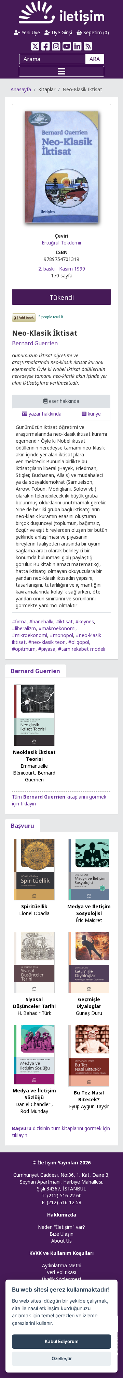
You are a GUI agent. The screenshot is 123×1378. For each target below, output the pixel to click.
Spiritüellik (34, 906)
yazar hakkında (44, 413)
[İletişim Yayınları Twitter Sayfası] (35, 46)
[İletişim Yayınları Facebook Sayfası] (45, 46)
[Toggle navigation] (61, 71)
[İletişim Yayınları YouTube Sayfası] (67, 46)
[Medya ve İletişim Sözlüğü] (34, 1054)
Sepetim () (95, 32)
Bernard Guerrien (35, 343)
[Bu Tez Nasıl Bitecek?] (88, 1055)
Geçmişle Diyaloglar (89, 1002)
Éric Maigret (89, 920)
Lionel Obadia (34, 913)
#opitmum (24, 649)
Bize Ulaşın (61, 1234)
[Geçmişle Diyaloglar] (88, 962)
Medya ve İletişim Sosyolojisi (89, 909)
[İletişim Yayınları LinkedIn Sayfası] (77, 46)
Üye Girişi (61, 32)
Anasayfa (21, 89)
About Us (61, 1240)
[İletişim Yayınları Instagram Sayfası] (56, 46)
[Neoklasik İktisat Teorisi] (34, 714)
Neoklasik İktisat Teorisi (34, 755)
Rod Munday (34, 1111)
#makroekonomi (57, 628)
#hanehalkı (41, 621)
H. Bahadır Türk (34, 1013)
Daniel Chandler (32, 1104)
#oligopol (78, 642)
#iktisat (64, 621)
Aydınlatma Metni (61, 1265)
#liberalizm (24, 628)
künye (93, 413)
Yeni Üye (30, 32)
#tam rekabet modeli (81, 649)
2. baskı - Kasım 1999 (61, 268)
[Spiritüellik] (34, 869)
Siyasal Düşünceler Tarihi (34, 1002)
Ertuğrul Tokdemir (62, 242)
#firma (19, 621)
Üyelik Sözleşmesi (61, 1279)
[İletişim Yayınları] (61, 12)
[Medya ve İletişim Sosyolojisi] (88, 869)
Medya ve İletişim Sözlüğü (34, 1094)
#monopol (61, 635)
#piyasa (46, 649)
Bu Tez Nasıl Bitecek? (89, 1096)
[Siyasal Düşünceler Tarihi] (34, 962)
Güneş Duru (89, 1013)
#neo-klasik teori (47, 642)
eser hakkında (63, 401)
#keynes (85, 621)
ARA (95, 59)
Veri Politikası (61, 1272)
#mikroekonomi (29, 635)
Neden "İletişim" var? (61, 1227)
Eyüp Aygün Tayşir (89, 1106)
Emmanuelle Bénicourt (30, 769)
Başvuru (22, 825)
